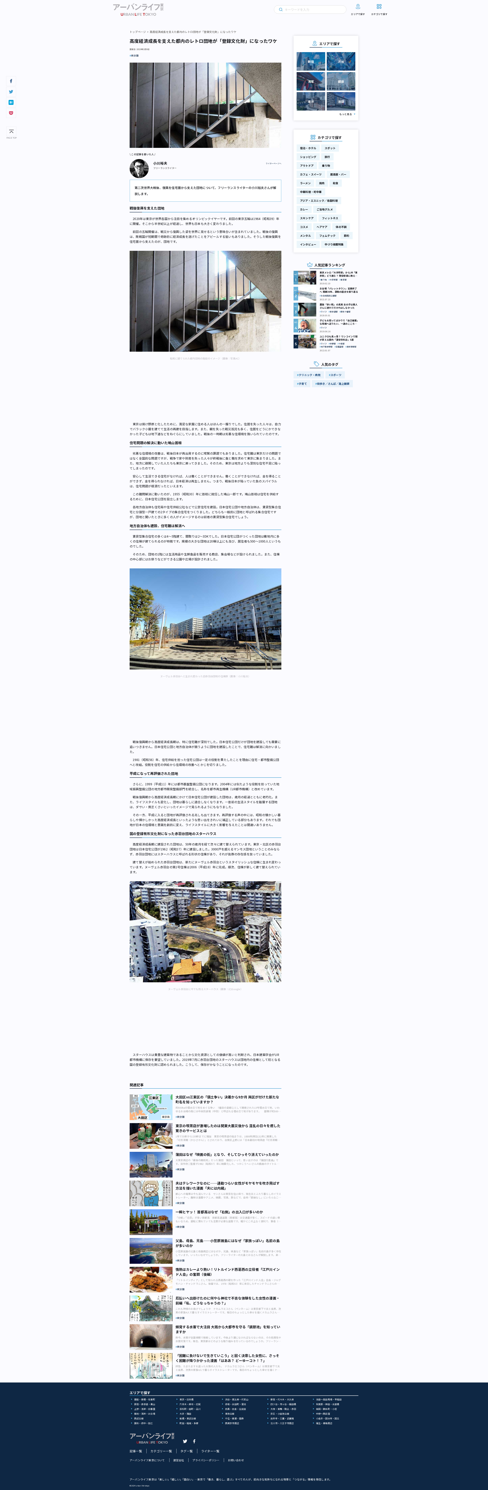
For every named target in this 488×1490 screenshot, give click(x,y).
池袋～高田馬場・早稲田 (329, 1399)
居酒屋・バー (338, 174)
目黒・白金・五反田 (235, 1408)
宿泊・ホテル (308, 148)
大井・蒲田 (185, 1413)
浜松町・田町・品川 (190, 1408)
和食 (335, 183)
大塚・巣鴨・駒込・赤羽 (283, 1408)
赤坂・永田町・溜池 (235, 1404)
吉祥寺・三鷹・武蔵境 (282, 1418)
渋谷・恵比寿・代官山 (236, 1399)
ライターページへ (273, 163)
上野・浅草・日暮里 (144, 1408)
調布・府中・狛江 (143, 1423)
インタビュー (308, 244)
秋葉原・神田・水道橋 (327, 1404)
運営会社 (178, 1460)
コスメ (304, 227)
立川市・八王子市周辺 (282, 1423)
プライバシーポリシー (205, 1460)
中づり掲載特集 (334, 244)
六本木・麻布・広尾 (190, 1404)
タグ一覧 (186, 1451)
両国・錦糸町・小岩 (326, 1408)
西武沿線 (139, 1418)
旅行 (327, 157)
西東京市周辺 (232, 1423)
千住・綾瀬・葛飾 (234, 1418)
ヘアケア (322, 227)
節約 (346, 235)
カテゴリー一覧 (161, 1451)
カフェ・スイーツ (311, 174)
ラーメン (305, 183)
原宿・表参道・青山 (144, 1404)
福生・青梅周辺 (324, 1423)
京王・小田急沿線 (279, 1413)
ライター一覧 (210, 1451)
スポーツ (336, 375)
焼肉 (321, 183)
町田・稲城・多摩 (189, 1423)
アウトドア (307, 165)
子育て (303, 384)
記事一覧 (136, 1451)
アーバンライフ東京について (147, 1460)
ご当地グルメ (325, 209)
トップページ (138, 32)
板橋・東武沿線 (188, 1418)
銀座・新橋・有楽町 (144, 1399)
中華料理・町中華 (311, 192)
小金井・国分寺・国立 (327, 1418)
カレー (304, 209)
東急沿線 (229, 1413)
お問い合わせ (236, 1460)
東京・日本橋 (186, 1399)
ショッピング (308, 157)
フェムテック (327, 235)
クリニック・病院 (309, 375)
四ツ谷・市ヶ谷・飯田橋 (283, 1404)
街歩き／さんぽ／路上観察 (333, 384)
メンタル (305, 235)
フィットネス (330, 218)
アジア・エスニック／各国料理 (319, 200)
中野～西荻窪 (323, 1413)
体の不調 (341, 227)
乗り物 (326, 165)
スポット (330, 148)
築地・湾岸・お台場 (144, 1413)
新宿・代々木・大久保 (282, 1399)
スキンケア (307, 218)
